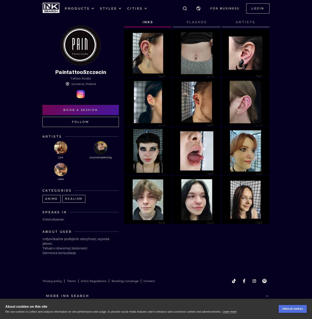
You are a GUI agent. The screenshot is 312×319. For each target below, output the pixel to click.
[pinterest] (264, 281)
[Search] (185, 8)
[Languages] (198, 8)
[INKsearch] (51, 8)
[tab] (147, 22)
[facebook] (244, 281)
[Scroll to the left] (131, 22)
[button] (198, 8)
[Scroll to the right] (262, 22)
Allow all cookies (292, 308)
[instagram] (254, 281)
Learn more (229, 311)
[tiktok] (234, 281)
